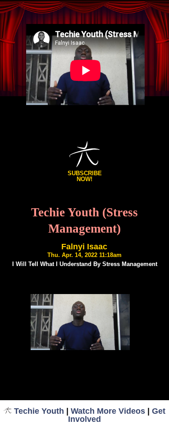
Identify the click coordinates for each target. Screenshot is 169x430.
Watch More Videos (108, 411)
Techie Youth (39, 411)
